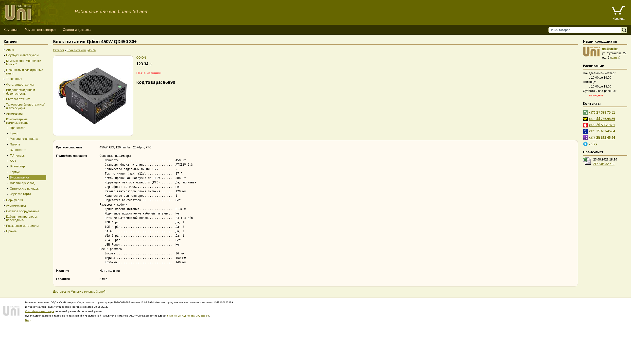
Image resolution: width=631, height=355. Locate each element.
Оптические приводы (24, 188)
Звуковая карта (20, 194)
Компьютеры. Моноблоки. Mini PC (24, 62)
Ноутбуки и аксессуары (22, 55)
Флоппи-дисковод (22, 183)
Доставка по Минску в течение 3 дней (79, 291)
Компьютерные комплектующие (17, 121)
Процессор (17, 128)
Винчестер (17, 166)
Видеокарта (18, 150)
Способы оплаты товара (39, 311)
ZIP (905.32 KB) (603, 164)
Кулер (14, 133)
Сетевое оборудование (22, 211)
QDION (141, 57)
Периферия (14, 200)
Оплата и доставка (77, 30)
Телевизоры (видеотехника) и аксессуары (25, 106)
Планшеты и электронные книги (24, 71)
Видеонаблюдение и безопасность (20, 91)
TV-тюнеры (17, 155)
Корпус (15, 172)
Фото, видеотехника (20, 84)
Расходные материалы (22, 226)
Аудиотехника (16, 205)
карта (615, 57)
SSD (13, 161)
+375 (602, 112)
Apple (10, 50)
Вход (28, 320)
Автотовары (14, 113)
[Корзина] (618, 11)
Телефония (14, 79)
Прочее (11, 231)
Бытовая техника (18, 99)
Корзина (619, 18)
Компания (11, 30)
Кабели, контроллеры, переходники (21, 218)
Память (15, 144)
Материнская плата (24, 139)
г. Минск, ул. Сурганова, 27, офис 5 (188, 315)
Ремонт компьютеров (40, 30)
